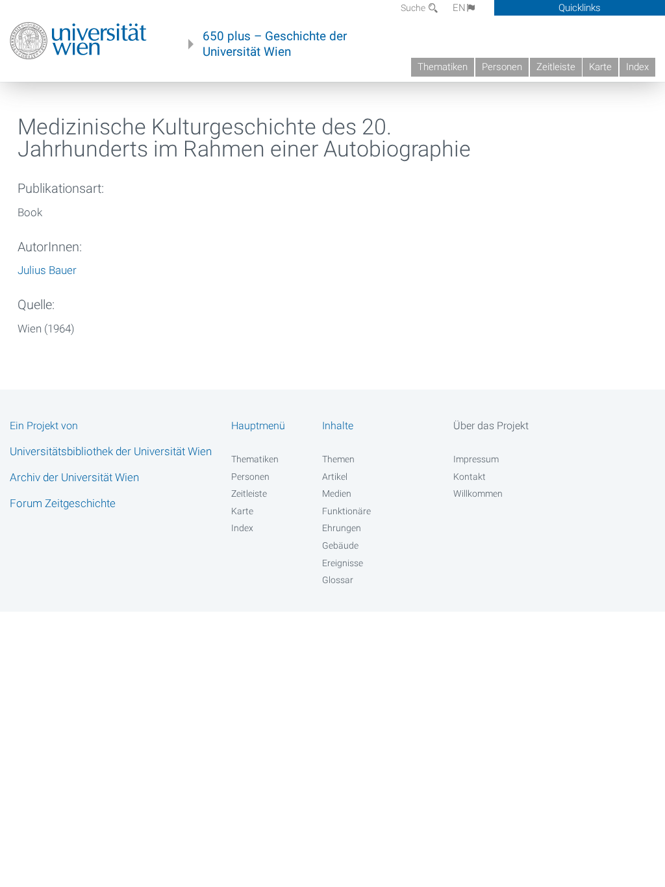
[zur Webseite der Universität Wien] (78, 41)
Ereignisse (342, 563)
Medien (336, 493)
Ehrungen (341, 528)
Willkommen (478, 493)
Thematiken (443, 67)
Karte (600, 67)
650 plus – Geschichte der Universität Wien (275, 44)
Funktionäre (346, 511)
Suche (414, 8)
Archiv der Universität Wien (74, 477)
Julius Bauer (47, 270)
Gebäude (340, 545)
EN (459, 8)
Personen (502, 67)
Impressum (476, 459)
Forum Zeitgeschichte (63, 503)
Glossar (337, 580)
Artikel (334, 476)
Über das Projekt (491, 425)
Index (637, 67)
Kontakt (469, 476)
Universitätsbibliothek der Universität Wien (111, 451)
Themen (338, 459)
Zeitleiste (555, 67)
